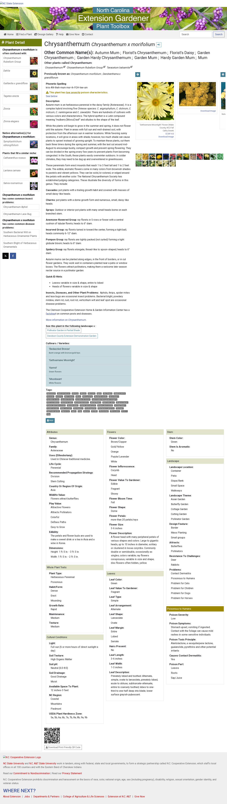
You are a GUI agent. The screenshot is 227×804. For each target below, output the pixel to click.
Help (61, 34)
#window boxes (72, 405)
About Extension (12, 796)
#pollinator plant (108, 402)
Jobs (27, 796)
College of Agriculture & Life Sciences (83, 796)
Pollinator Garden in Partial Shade (63, 330)
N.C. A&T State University (42, 763)
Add (51, 420)
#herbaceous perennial (106, 408)
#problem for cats (53, 399)
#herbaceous (78, 408)
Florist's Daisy (182, 52)
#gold (99, 393)
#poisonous (51, 393)
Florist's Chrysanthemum (144, 52)
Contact (88, 34)
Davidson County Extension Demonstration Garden (71, 336)
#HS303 (94, 411)
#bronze (75, 393)
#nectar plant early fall (87, 405)
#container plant (66, 402)
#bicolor (83, 393)
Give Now (74, 34)
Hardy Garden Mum (178, 57)
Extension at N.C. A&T (119, 796)
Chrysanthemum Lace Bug (17, 214)
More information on (66, 319)
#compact (119, 408)
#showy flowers (120, 405)
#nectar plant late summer (56, 405)
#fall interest (69, 396)
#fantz (78, 396)
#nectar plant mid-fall (105, 405)
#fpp (48, 414)
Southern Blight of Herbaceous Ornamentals (19, 245)
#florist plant (115, 411)
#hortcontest (103, 411)
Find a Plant (25, 34)
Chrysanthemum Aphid (15, 206)
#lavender (50, 396)
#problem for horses (83, 399)
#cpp (80, 411)
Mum (202, 57)
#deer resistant (66, 408)
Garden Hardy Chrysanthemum (104, 57)
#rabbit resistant (53, 408)
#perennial (65, 411)
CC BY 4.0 (169, 134)
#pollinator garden (53, 411)
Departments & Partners (46, 796)
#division (91, 393)
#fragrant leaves (122, 402)
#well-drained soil (64, 393)
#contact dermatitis (81, 402)
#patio (74, 411)
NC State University (13, 763)
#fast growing (87, 396)
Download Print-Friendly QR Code (64, 747)
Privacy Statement (72, 773)
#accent (86, 411)
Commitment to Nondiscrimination (31, 773)
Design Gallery (45, 34)
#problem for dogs (67, 399)
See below (51, 96)
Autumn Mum (107, 52)
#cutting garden (90, 408)
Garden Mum (145, 57)
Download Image (166, 136)
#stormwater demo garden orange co (104, 399)
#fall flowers (107, 393)
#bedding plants (119, 393)
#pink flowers (114, 396)
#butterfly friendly (101, 396)
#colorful (59, 396)
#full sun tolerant (53, 402)
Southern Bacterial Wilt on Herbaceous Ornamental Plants (20, 234)
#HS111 (124, 411)
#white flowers (96, 402)
